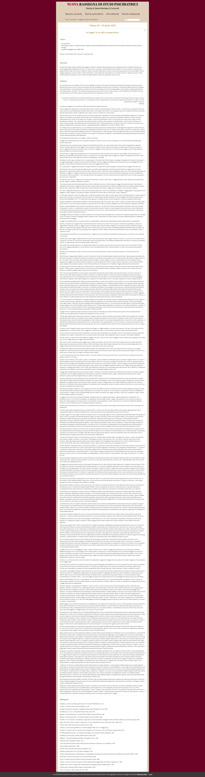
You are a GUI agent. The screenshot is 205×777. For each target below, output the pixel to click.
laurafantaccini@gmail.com (68, 49)
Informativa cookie (142, 774)
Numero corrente (73, 14)
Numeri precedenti (94, 14)
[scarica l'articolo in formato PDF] (144, 29)
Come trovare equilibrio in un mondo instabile (79, 727)
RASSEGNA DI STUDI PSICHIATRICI (102, 4)
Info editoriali (112, 14)
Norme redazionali (131, 14)
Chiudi (150, 774)
